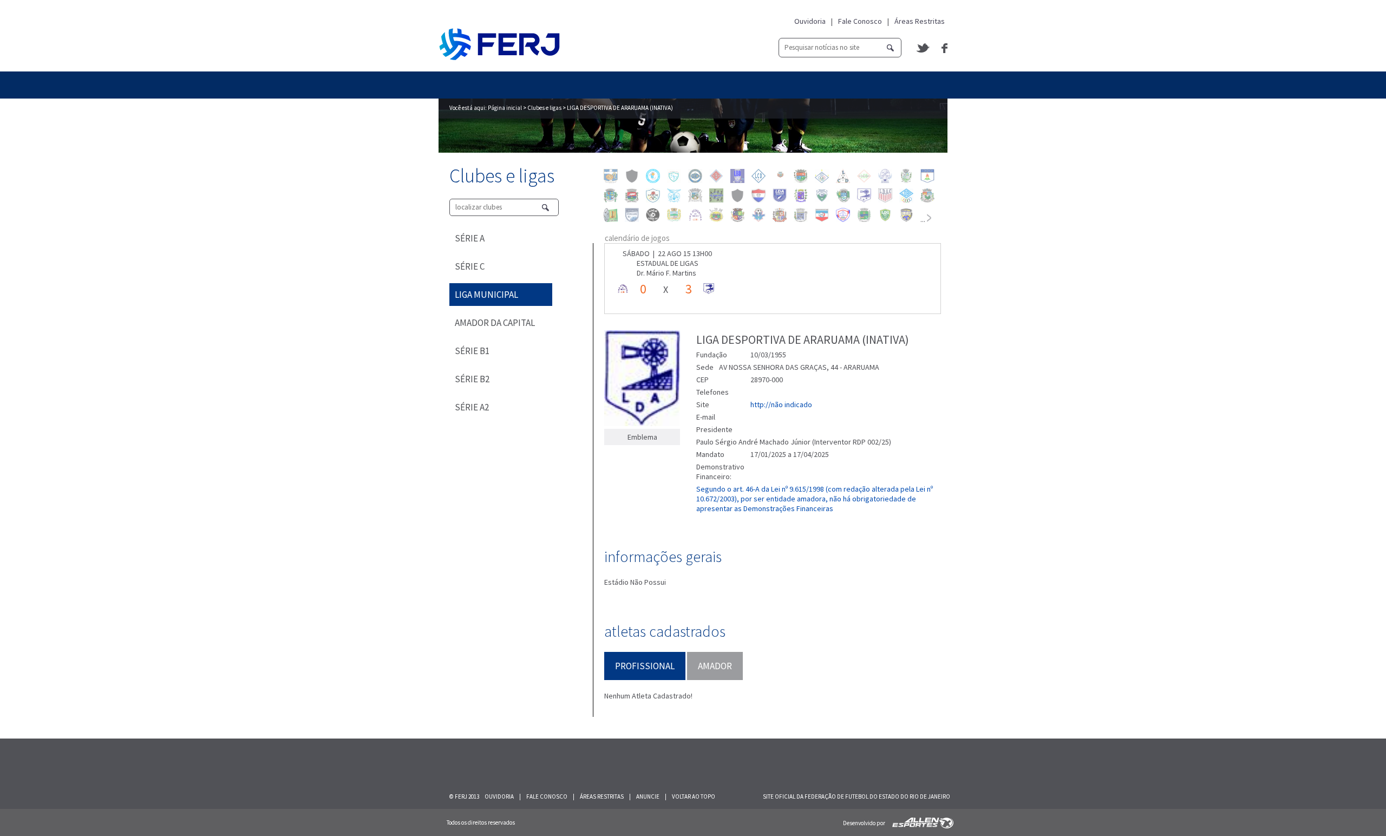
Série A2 (472, 407)
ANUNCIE (647, 796)
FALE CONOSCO (546, 796)
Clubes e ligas (544, 108)
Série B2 (472, 379)
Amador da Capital (495, 323)
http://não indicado (781, 404)
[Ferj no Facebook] (944, 48)
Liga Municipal (486, 295)
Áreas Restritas (919, 21)
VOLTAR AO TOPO (693, 796)
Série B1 (472, 351)
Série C (470, 266)
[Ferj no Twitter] (924, 48)
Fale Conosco (860, 21)
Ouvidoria (810, 21)
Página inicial (505, 108)
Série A (470, 238)
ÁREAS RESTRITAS (602, 796)
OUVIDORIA (499, 796)
